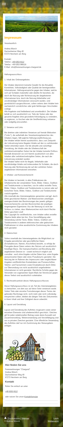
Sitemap (25, 418)
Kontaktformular (31, 397)
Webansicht (53, 421)
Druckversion (13, 418)
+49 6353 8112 (18, 62)
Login (56, 418)
